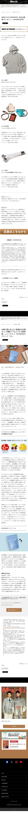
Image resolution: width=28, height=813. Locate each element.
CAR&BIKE (4, 783)
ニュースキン (5, 668)
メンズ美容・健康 (15, 317)
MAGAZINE (8, 5)
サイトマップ (14, 801)
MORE (14, 726)
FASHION (4, 776)
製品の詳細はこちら (13, 610)
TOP (2, 773)
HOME (2, 5)
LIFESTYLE (8, 317)
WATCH (3, 780)
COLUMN (4, 790)
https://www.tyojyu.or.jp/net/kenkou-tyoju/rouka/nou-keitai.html (11, 627)
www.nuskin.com (6, 604)
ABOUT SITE (5, 796)
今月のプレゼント (16, 5)
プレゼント (4, 302)
